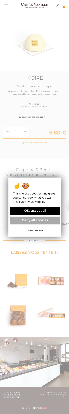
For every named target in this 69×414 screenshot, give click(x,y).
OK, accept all (35, 210)
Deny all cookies (35, 220)
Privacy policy (36, 201)
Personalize (35, 230)
